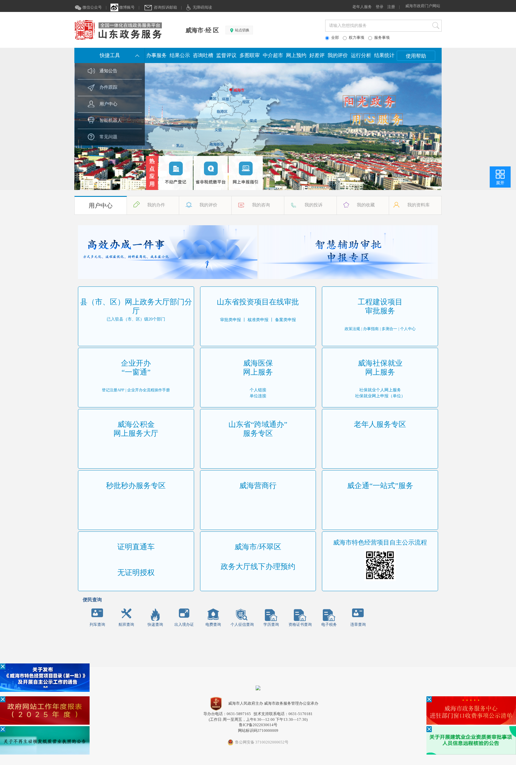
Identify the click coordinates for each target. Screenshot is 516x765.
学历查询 (271, 624)
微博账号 (126, 7)
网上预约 (296, 55)
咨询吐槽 (203, 55)
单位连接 (258, 396)
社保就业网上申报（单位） (380, 396)
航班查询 (126, 624)
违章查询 (358, 624)
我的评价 (338, 55)
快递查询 (155, 624)
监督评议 (226, 55)
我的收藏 (366, 205)
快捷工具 (110, 55)
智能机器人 (110, 120)
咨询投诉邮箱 (165, 7)
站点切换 (241, 30)
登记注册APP (113, 390)
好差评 (317, 55)
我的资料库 (418, 205)
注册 (391, 6)
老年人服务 (362, 6)
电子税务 (329, 624)
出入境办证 (184, 624)
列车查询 (97, 624)
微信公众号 (92, 7)
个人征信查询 (242, 624)
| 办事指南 (370, 328)
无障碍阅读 (202, 7)
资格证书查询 (300, 624)
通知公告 (108, 70)
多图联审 (249, 55)
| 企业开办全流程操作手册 (147, 390)
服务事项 (382, 37)
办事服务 (156, 55)
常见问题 (108, 136)
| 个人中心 (407, 328)
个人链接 (258, 390)
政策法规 (352, 328)
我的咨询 (261, 205)
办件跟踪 (108, 87)
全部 (335, 37)
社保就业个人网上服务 (380, 390)
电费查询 (213, 624)
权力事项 (356, 37)
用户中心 (108, 104)
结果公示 (180, 55)
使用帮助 (416, 56)
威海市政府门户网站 (422, 6)
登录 (379, 6)
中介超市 (273, 55)
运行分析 (361, 55)
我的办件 (156, 205)
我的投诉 (313, 205)
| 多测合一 (388, 328)
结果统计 (384, 55)
